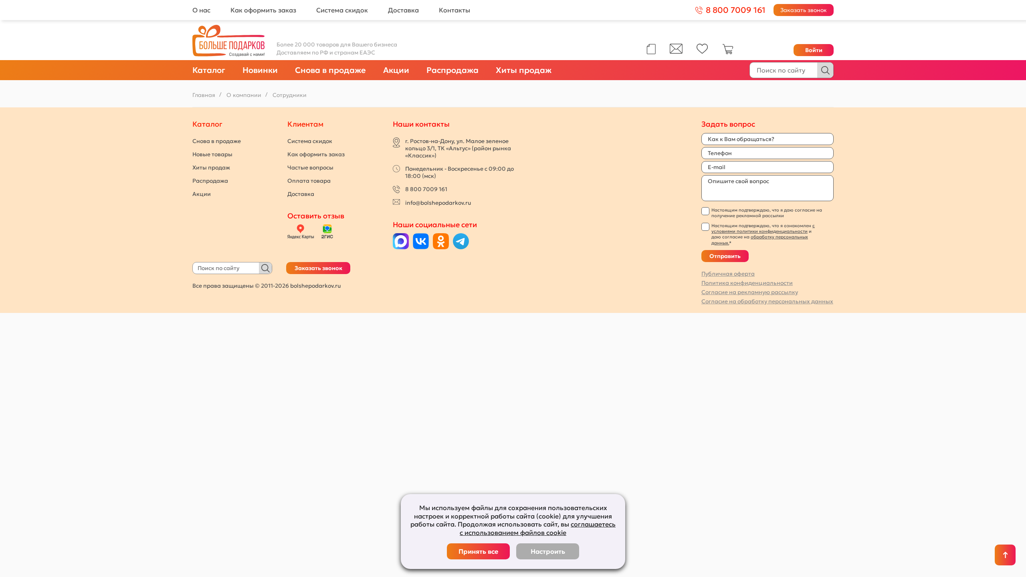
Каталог (208, 70)
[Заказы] (651, 49)
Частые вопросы (310, 167)
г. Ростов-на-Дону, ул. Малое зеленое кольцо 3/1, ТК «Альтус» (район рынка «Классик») (458, 148)
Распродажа (452, 70)
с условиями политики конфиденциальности (763, 228)
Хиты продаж (523, 70)
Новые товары (212, 154)
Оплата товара (309, 180)
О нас (201, 10)
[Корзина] (727, 52)
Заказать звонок (803, 10)
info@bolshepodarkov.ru (438, 202)
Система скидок (342, 10)
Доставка (403, 10)
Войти (813, 50)
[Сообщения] (676, 51)
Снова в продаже (330, 70)
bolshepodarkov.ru (315, 285)
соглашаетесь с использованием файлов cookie (538, 528)
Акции (396, 70)
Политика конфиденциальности (747, 282)
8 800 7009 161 (426, 189)
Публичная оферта (728, 273)
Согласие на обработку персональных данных (767, 301)
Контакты (454, 10)
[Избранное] (702, 51)
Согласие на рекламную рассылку (749, 292)
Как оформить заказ (263, 10)
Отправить (725, 256)
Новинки (260, 70)
